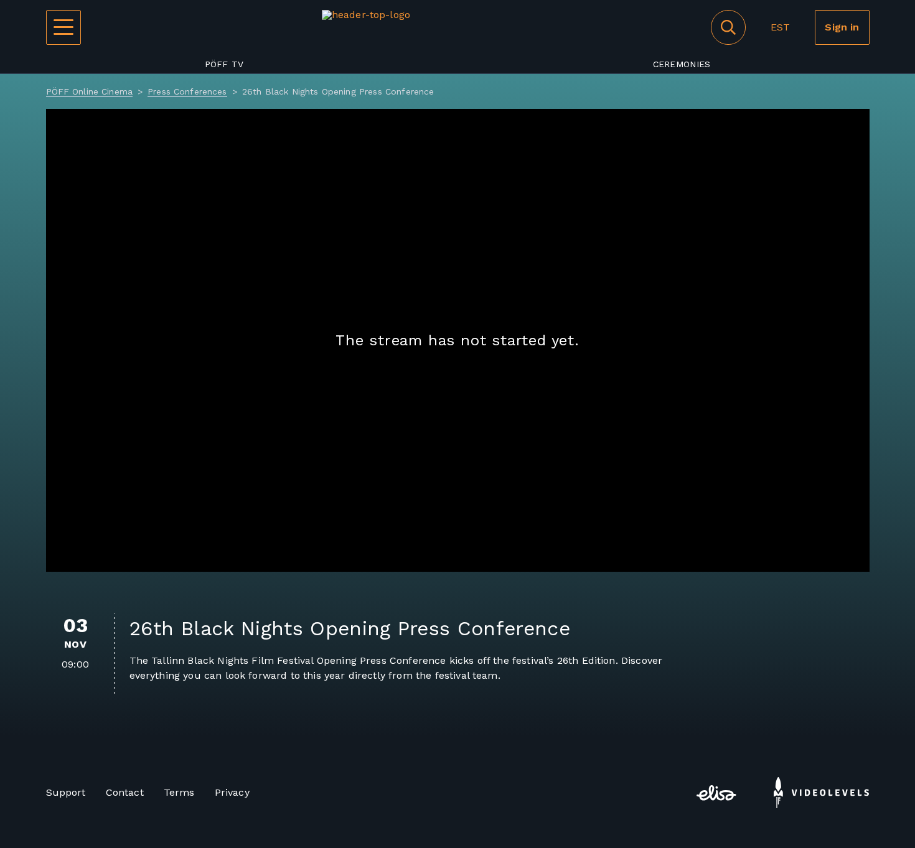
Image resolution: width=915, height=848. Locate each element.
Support (66, 792)
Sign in (842, 27)
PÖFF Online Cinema (89, 91)
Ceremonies (682, 64)
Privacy (232, 792)
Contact (125, 792)
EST (780, 27)
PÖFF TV (224, 64)
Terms (179, 792)
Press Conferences (187, 91)
